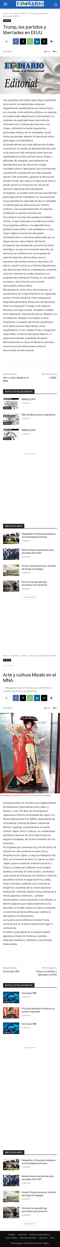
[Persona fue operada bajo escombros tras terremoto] (11, 586)
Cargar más (29, 597)
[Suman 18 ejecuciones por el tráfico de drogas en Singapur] (11, 570)
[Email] (44, 41)
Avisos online (11, 1237)
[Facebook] (16, 41)
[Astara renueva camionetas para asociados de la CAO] (11, 554)
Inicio (5, 13)
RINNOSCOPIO (29, 399)
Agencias (43, 1237)
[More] (51, 41)
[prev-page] (5, 445)
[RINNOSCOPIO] (11, 403)
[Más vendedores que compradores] (11, 419)
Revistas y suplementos (39, 1234)
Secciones (14, 13)
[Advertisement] (30, 485)
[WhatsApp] (30, 41)
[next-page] (10, 445)
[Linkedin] (37, 41)
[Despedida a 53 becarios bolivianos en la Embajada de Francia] (11, 538)
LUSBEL (53, 377)
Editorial (24, 13)
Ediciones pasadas (28, 1237)
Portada (11, 1234)
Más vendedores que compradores (39, 414)
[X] (23, 41)
